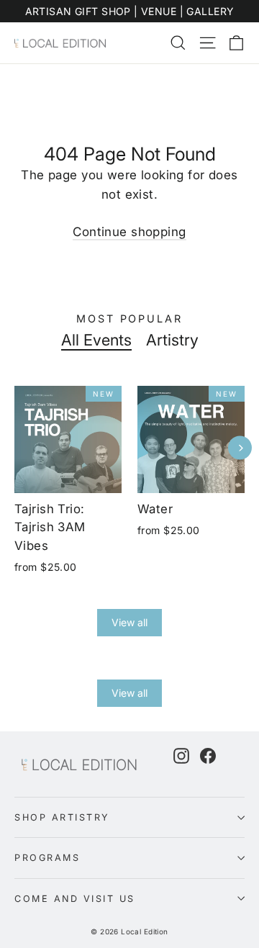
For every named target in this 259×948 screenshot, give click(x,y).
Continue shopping (129, 232)
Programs (47, 857)
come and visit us (74, 898)
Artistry (172, 339)
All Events (96, 339)
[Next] (240, 448)
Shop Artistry (62, 817)
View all (129, 622)
